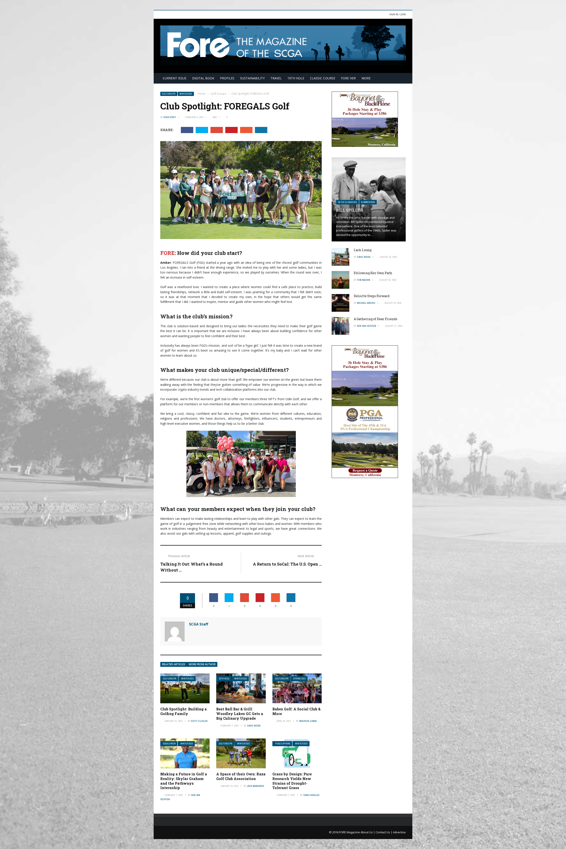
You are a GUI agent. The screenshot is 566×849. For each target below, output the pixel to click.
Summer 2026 (368, 202)
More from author (202, 664)
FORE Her (348, 78)
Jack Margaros (255, 786)
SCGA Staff (170, 117)
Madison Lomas (308, 721)
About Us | (368, 832)
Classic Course (322, 78)
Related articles (173, 664)
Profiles (227, 78)
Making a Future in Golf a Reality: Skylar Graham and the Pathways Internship (183, 781)
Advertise (399, 832)
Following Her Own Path (373, 273)
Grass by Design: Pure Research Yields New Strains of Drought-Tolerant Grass (292, 781)
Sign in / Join (397, 14)
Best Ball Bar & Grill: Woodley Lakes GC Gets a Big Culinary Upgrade (239, 714)
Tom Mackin (363, 279)
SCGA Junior (169, 743)
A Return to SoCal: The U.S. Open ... (287, 564)
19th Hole (295, 78)
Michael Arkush (366, 302)
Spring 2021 (299, 678)
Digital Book (203, 78)
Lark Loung (362, 250)
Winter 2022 (243, 743)
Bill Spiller (349, 210)
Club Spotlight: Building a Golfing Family (183, 711)
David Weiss (254, 725)
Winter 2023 (186, 93)
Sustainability (252, 78)
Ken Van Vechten (366, 325)
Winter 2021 (187, 678)
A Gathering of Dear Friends (375, 319)
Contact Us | (384, 832)
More (366, 78)
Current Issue (174, 78)
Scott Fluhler (199, 721)
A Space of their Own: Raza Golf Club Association (241, 776)
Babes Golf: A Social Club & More (296, 711)
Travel (276, 78)
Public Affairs (282, 743)
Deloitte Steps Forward (372, 296)
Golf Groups (169, 93)
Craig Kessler (311, 795)
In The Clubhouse (347, 202)
